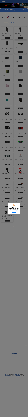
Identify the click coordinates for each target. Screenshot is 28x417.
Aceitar (14, 212)
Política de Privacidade (15, 211)
